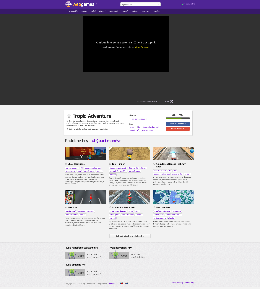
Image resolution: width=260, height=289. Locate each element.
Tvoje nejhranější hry (120, 248)
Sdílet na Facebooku (178, 124)
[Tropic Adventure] (126, 283)
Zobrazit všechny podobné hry (130, 236)
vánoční (139, 215)
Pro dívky (156, 11)
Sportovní (145, 11)
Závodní (102, 11)
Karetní (84, 11)
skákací (143, 168)
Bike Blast (73, 207)
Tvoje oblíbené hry (75, 265)
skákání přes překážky (86, 171)
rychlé (131, 211)
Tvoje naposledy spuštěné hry (82, 248)
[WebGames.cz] (81, 4)
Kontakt (111, 284)
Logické (125, 11)
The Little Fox (163, 207)
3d (82, 168)
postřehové (177, 211)
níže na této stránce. (142, 47)
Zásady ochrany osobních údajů (183, 283)
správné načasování (173, 215)
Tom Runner (118, 164)
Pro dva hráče (72, 11)
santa (137, 211)
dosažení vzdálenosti (93, 168)
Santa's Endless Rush (123, 207)
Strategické (113, 11)
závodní (99, 171)
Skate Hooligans (76, 164)
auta (175, 171)
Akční (93, 11)
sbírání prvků (70, 171)
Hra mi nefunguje (177, 129)
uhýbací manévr (106, 141)
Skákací (135, 11)
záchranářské (177, 174)
